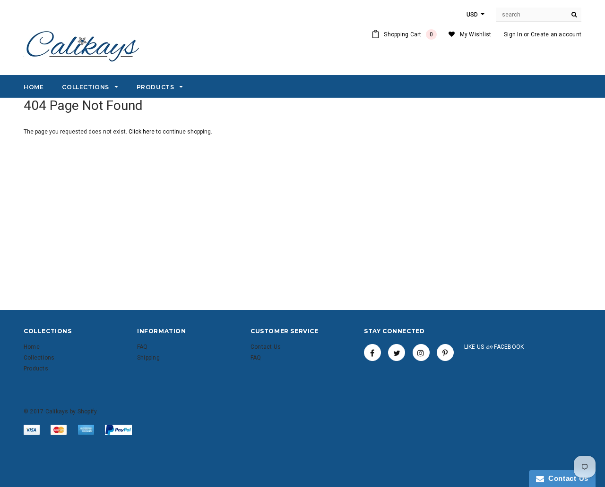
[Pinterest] (445, 352)
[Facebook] (372, 352)
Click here (142, 131)
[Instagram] (421, 352)
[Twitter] (396, 352)
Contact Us (566, 478)
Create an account (556, 34)
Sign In (513, 34)
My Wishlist (476, 34)
